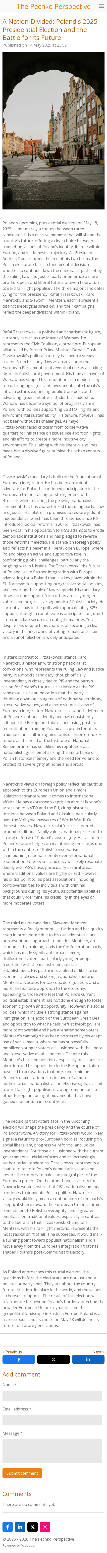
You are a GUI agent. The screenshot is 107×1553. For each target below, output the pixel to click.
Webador (28, 1545)
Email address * (16, 1409)
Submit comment (22, 1473)
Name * (9, 1384)
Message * (12, 1433)
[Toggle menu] (101, 6)
